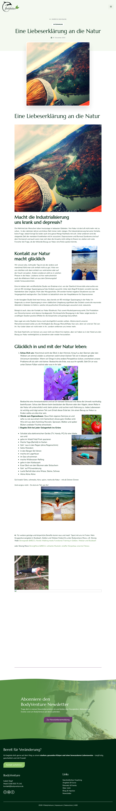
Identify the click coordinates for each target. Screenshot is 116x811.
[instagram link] (5, 792)
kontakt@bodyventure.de (13, 786)
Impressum (59, 805)
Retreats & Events (70, 785)
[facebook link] (12, 792)
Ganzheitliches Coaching (72, 780)
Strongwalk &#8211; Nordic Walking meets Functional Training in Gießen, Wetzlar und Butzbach (57, 540)
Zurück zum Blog (59, 19)
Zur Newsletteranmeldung (58, 719)
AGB (75, 805)
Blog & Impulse (69, 790)
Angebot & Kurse (69, 782)
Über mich (67, 788)
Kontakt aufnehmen (14, 765)
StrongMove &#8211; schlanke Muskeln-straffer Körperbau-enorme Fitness (59, 546)
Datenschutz (68, 805)
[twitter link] (9, 792)
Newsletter (67, 793)
